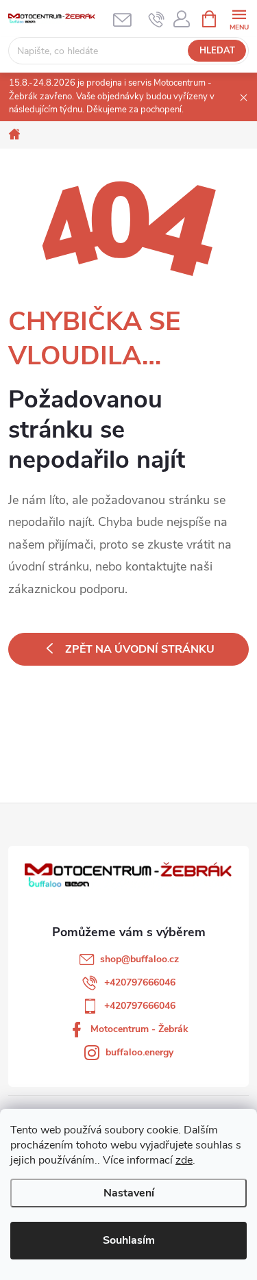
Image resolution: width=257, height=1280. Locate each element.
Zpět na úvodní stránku (140, 649)
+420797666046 (139, 982)
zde (184, 1160)
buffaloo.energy (139, 1052)
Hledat (217, 51)
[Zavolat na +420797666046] (156, 19)
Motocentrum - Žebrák (139, 1029)
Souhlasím (129, 1240)
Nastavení (128, 1193)
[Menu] (239, 18)
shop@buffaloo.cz (139, 959)
